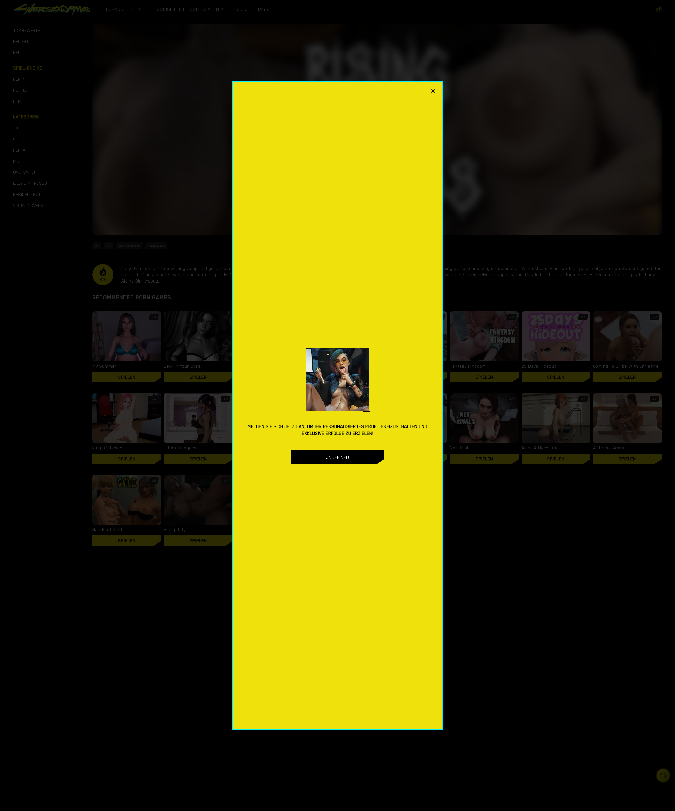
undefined (337, 457)
